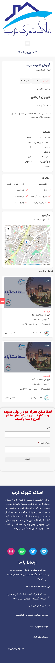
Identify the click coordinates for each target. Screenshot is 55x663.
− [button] (8, 233)
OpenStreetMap (35, 264)
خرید (29, 156)
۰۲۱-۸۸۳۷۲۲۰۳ (39, 627)
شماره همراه (44, 443)
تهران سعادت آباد (39, 319)
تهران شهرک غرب (43, 70)
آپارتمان (46, 80)
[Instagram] (11, 551)
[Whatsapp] (22, 551)
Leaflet (24, 264)
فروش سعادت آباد (41, 315)
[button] (27, 43)
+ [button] (8, 228)
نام (48, 427)
